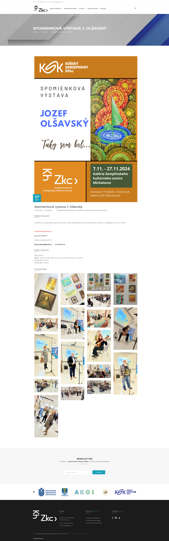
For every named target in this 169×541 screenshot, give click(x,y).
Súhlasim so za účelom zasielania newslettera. (85, 461)
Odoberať (99, 472)
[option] (49, 492)
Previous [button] (34, 492)
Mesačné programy (71, 9)
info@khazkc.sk (58, 2)
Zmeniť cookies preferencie (94, 523)
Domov (35, 32)
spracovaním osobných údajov (78, 461)
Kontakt (104, 9)
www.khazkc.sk (60, 244)
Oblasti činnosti (56, 9)
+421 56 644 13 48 (41, 2)
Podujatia (44, 32)
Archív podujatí (93, 9)
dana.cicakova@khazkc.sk (43, 244)
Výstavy (82, 9)
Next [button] (135, 492)
